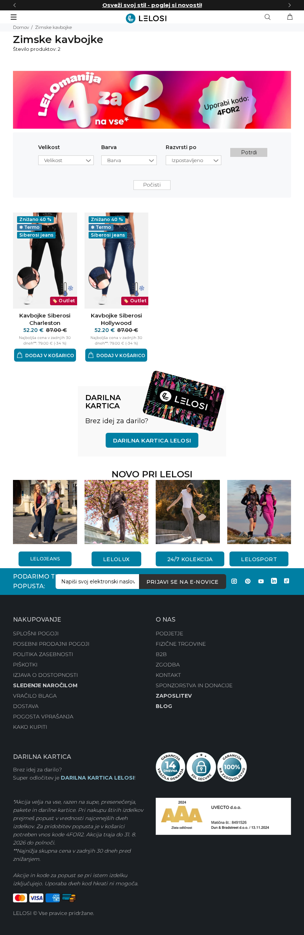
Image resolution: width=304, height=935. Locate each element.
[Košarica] (290, 17)
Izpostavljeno (187, 160)
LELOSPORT (259, 559)
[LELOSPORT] (259, 511)
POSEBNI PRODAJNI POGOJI (51, 644)
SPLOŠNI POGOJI (36, 633)
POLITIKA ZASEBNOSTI (43, 654)
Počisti (152, 184)
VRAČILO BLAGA (35, 695)
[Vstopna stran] (152, 18)
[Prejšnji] (14, 5)
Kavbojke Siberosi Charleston (44, 319)
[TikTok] (286, 581)
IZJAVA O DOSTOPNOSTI (45, 675)
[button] (45, 355)
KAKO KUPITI (30, 727)
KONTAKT (168, 675)
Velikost (49, 147)
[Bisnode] (223, 815)
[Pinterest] (247, 581)
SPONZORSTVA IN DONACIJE (194, 685)
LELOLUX (116, 559)
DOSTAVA (26, 706)
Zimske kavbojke (53, 27)
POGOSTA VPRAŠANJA (43, 716)
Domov (21, 27)
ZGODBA (168, 664)
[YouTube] (261, 581)
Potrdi (249, 152)
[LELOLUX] (117, 511)
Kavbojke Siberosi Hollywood (116, 319)
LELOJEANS (45, 559)
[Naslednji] (289, 5)
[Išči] (269, 17)
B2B (161, 654)
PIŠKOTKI (25, 664)
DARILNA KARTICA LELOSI (97, 777)
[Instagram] (234, 581)
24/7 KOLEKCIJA (190, 559)
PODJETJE (169, 633)
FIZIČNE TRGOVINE (181, 644)
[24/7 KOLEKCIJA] (188, 511)
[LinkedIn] (274, 581)
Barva (109, 147)
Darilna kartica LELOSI (152, 440)
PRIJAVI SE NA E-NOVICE (182, 582)
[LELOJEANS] (45, 511)
